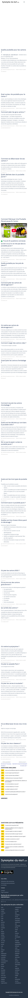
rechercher (17, 979)
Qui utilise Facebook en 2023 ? (11, 789)
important (17, 920)
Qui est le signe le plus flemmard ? (12, 773)
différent (17, 946)
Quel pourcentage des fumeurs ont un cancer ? (15, 850)
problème (17, 914)
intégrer (17, 955)
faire (2, 907)
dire (16, 924)
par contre (17, 962)
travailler (3, 970)
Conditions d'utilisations (14, 995)
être (16, 913)
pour (2, 916)
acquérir (17, 973)
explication (17, 964)
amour (2, 924)
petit (16, 931)
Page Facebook (4, 892)
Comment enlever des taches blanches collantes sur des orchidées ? (16, 781)
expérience (17, 922)
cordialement (18, 907)
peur (16, 977)
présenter (17, 953)
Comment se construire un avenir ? (12, 839)
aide (2, 946)
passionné (3, 977)
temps (2, 931)
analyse (17, 933)
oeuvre (2, 942)
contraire (3, 913)
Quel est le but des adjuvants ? (11, 794)
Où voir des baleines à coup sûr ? (12, 784)
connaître (3, 957)
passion (3, 981)
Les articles (3, 885)
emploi (16, 961)
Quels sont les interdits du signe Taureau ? (14, 833)
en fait (16, 927)
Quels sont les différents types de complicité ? (14, 770)
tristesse (3, 972)
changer (17, 940)
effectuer (3, 959)
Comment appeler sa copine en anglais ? (13, 831)
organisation (4, 983)
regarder (17, 968)
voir (2, 929)
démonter (17, 957)
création (3, 973)
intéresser (17, 942)
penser (2, 966)
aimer (16, 929)
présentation (18, 944)
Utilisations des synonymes (7, 881)
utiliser (2, 935)
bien (2, 920)
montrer (3, 937)
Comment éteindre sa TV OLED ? (12, 786)
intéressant (3, 953)
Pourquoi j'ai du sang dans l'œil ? (12, 825)
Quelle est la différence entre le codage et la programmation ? (14, 828)
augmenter (17, 926)
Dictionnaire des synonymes (8, 883)
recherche (3, 962)
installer (3, 927)
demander (17, 918)
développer (17, 937)
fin (15, 938)
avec (16, 966)
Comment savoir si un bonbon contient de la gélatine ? (14, 847)
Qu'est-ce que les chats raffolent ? (12, 775)
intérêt (16, 975)
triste (2, 968)
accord (16, 981)
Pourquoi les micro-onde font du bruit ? (13, 844)
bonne (2, 944)
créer (2, 918)
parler (2, 964)
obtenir (2, 933)
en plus (2, 909)
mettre (2, 911)
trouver (2, 926)
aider (16, 948)
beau (16, 959)
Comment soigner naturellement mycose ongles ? (15, 836)
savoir (16, 935)
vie (1, 948)
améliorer (17, 970)
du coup (3, 940)
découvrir (17, 951)
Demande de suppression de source (8, 69)
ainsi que (3, 975)
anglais (17, 909)
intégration (3, 955)
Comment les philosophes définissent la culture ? (15, 791)
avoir (2, 914)
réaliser (2, 950)
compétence (18, 983)
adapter (3, 979)
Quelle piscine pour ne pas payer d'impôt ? (14, 778)
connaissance (4, 961)
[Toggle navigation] (24, 2)
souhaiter (17, 950)
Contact (3, 890)
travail (16, 916)
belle (2, 951)
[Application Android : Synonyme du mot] (7, 872)
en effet (17, 911)
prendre (3, 922)
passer (16, 972)
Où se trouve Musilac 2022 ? (11, 841)
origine (2, 938)
